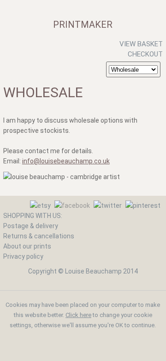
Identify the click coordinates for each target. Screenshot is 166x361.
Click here (78, 314)
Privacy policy (23, 256)
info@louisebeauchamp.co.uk (66, 161)
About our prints (27, 246)
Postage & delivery (30, 226)
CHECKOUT (145, 54)
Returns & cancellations (38, 236)
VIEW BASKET (141, 44)
